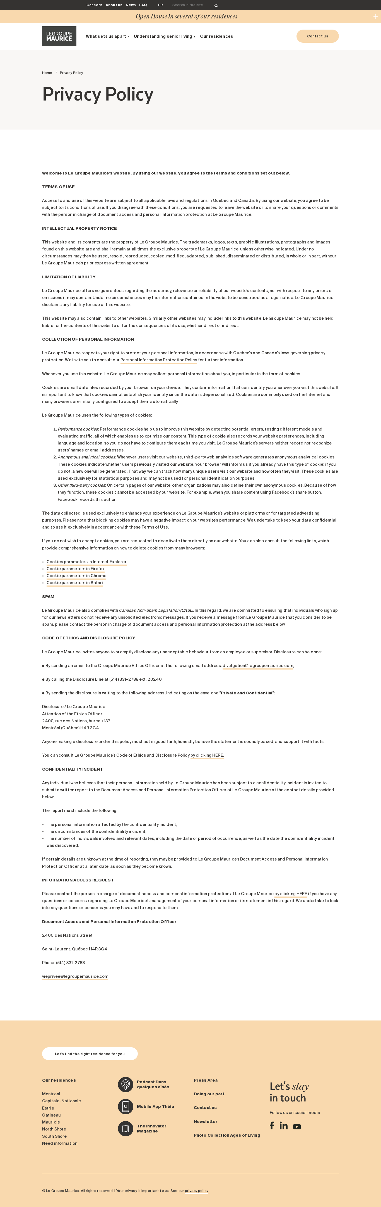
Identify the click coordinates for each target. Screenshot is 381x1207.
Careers (94, 5)
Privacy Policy (71, 73)
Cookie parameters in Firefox (76, 569)
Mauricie (51, 1122)
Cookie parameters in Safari (75, 582)
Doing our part (209, 1094)
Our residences (216, 36)
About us (114, 5)
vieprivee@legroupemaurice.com (75, 976)
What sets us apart (106, 36)
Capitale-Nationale (61, 1101)
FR (160, 5)
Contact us (205, 1107)
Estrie (48, 1108)
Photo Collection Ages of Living (227, 1135)
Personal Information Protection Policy (158, 360)
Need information (59, 1143)
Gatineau (51, 1115)
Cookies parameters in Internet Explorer (87, 562)
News (131, 5)
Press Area (206, 1080)
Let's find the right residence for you (90, 1054)
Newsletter (206, 1121)
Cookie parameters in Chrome (76, 575)
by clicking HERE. (207, 755)
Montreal (51, 1094)
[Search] (216, 5)
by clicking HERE (290, 893)
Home (47, 73)
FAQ (143, 5)
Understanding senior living (163, 36)
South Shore (54, 1136)
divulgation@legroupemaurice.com (258, 665)
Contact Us (317, 36)
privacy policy (196, 1190)
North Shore (54, 1129)
